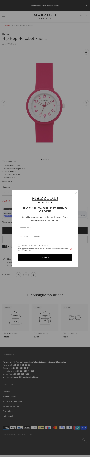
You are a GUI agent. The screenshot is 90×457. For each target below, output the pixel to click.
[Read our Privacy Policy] (70, 249)
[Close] (75, 193)
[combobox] (24, 237)
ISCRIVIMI (45, 257)
